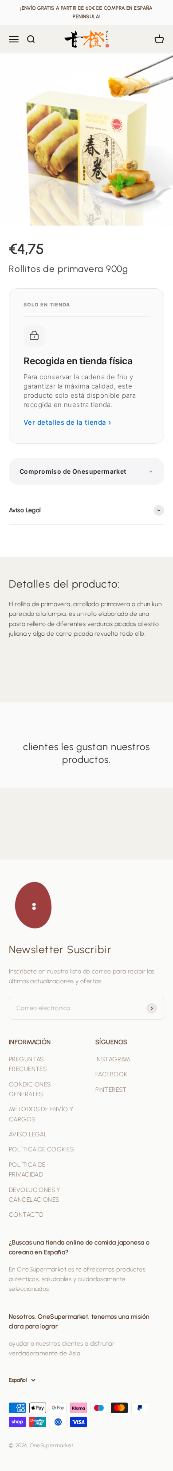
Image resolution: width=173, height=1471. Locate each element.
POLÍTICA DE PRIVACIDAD (27, 1169)
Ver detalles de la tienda (67, 422)
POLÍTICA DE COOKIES (41, 1149)
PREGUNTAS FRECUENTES (28, 1064)
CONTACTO (26, 1214)
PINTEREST (111, 1090)
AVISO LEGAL (28, 1134)
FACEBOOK (111, 1074)
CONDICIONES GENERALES (30, 1089)
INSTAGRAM (112, 1059)
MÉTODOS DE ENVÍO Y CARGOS (41, 1114)
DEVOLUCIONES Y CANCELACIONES (34, 1194)
